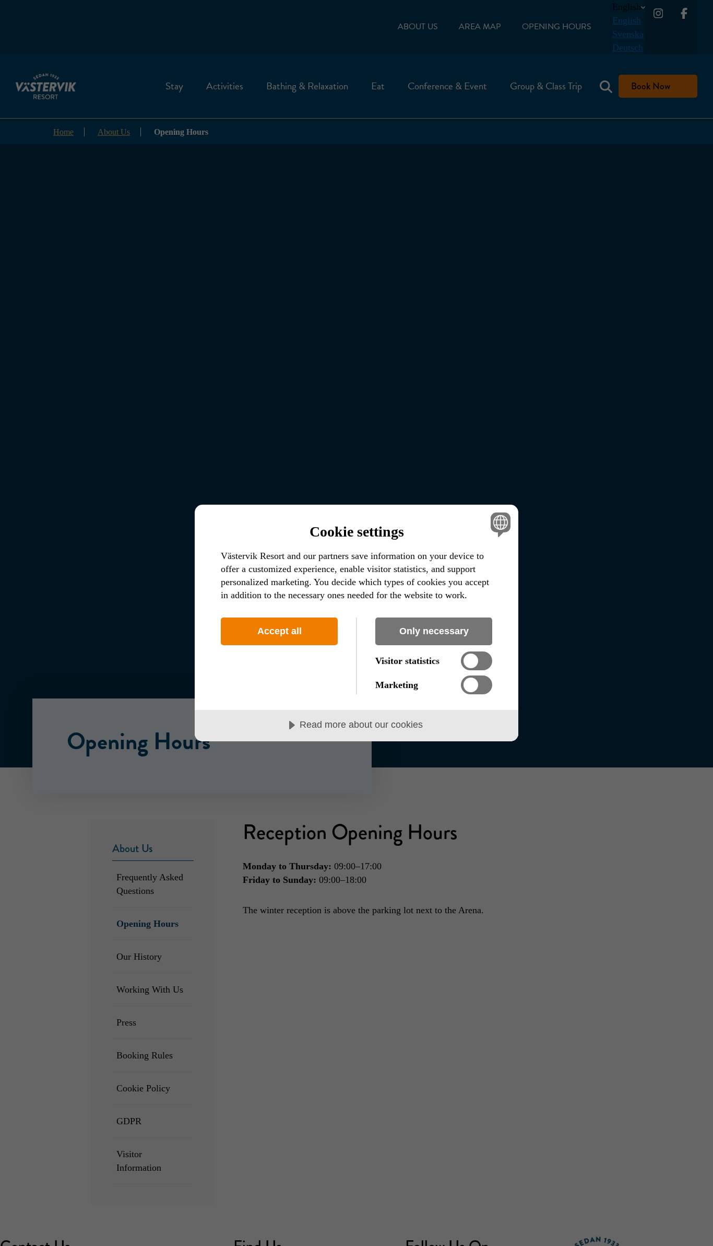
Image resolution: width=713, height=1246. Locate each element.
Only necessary (434, 631)
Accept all (279, 631)
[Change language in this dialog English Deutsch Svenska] (498, 524)
